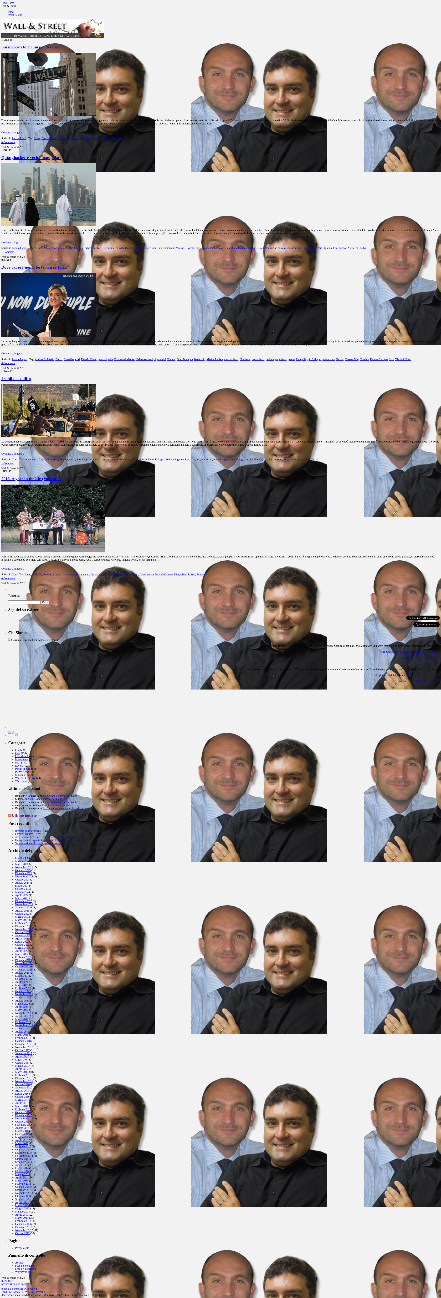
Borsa (37, 138)
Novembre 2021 (24, 963)
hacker (205, 247)
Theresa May (352, 359)
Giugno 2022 (22, 944)
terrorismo (304, 459)
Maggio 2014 (22, 1174)
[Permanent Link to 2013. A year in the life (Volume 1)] (53, 551)
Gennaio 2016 (23, 1112)
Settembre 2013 (23, 1199)
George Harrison (124, 574)
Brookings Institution (87, 459)
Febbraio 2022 (23, 957)
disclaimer (6, 1280)
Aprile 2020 (21, 1006)
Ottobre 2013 (22, 1196)
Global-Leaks (193, 247)
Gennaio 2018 (23, 1040)
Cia (81, 247)
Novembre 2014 (24, 1155)
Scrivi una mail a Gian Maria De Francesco (414, 681)
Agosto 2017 (22, 1056)
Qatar (266, 247)
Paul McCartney (164, 574)
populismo (280, 359)
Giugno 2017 (22, 1062)
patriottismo (258, 359)
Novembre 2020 (24, 994)
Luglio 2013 (22, 1205)
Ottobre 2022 (22, 932)
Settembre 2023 (23, 907)
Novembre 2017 (24, 1047)
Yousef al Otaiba (357, 247)
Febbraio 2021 (23, 988)
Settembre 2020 (23, 997)
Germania (63, 138)
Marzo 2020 (21, 1009)
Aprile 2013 (21, 1214)
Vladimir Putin (403, 359)
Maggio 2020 (22, 1003)
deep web (118, 247)
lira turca (74, 138)
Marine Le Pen (215, 359)
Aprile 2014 (21, 1177)
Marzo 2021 (21, 985)
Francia (171, 359)
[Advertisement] (34, 706)
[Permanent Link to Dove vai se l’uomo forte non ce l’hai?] (48, 336)
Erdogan (159, 459)
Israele (213, 247)
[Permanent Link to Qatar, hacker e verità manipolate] (48, 224)
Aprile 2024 (21, 895)
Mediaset (85, 138)
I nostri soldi (22, 756)
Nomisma (245, 359)
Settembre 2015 (23, 1124)
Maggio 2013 (22, 1211)
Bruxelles (69, 359)
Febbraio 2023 (23, 923)
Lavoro (19, 765)
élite (110, 359)
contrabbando (108, 459)
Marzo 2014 (21, 1180)
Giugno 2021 (22, 978)
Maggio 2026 (22, 860)
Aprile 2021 (21, 981)
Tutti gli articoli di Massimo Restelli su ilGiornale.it (410, 651)
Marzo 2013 (21, 1217)
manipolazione (248, 247)
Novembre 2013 (24, 1192)
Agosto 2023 (22, 910)
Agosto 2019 (22, 1016)
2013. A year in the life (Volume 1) (31, 478)
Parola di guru (19, 247)
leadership (199, 359)
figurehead (160, 359)
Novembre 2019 (24, 1013)
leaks (221, 247)
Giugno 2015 (22, 1134)
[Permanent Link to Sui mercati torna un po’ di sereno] (48, 115)
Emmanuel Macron (173, 247)
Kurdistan (206, 459)
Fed (168, 459)
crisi (77, 359)
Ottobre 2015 (22, 1121)
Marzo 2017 (21, 1071)
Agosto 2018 (22, 1031)
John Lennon (147, 574)
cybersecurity (92, 247)
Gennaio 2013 (23, 1223)
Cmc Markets (49, 138)
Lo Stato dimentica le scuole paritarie (52, 805)
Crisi (14, 459)
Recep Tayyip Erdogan (308, 359)
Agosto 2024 (22, 882)
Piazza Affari (19, 138)
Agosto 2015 (22, 1127)
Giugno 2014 (22, 1171)
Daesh (120, 459)
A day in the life (33, 574)
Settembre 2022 (23, 935)
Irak (187, 459)
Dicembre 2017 (23, 1044)
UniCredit (116, 138)
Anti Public (72, 247)
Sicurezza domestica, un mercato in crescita (38, 843)
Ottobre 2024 (22, 879)
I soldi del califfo (16, 378)
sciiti (279, 459)
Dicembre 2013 (23, 1189)
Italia (17, 762)
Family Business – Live (28, 833)
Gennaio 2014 (23, 1186)
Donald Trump (89, 359)
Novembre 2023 (24, 904)
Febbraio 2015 (23, 1146)
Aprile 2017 (21, 1068)
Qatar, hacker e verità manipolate (31, 157)
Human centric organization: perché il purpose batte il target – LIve (51, 840)
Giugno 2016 (22, 1096)
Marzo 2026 (21, 864)
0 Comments (8, 142)
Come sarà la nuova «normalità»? (61, 795)
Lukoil (229, 247)
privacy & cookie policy (14, 1283)
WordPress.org (23, 1271)
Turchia (105, 138)
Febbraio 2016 (23, 1109)
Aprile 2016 (21, 1102)
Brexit (58, 359)
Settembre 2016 (23, 1087)
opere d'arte (229, 459)
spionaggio (316, 247)
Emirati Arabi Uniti (151, 247)
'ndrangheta (31, 459)
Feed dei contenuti (25, 1265)
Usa (335, 247)
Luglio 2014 (22, 1168)
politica (270, 359)
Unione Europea (379, 359)
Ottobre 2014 (22, 1158)
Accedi (19, 1262)
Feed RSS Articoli (11, 1291)
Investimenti (21, 759)
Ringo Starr (180, 574)
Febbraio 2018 (23, 1037)
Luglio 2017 (22, 1059)
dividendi (84, 574)
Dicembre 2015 (23, 1115)
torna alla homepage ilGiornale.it (19, 1288)
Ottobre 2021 (22, 966)
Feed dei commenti (25, 1268)
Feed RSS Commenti (33, 1291)
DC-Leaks (106, 247)
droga (128, 459)
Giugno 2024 (22, 888)
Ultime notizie (24, 815)
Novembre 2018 (24, 1025)
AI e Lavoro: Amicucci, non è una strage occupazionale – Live (49, 837)
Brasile (56, 574)
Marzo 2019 (21, 1019)
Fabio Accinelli (144, 359)
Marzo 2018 (21, 1034)
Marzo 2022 (21, 954)
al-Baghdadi (51, 459)
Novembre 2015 (24, 1118)
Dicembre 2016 (23, 1078)
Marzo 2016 (21, 1106)
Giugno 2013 (22, 1208)
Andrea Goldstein (44, 359)
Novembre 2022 (24, 929)
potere (291, 359)
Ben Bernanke (67, 459)
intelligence (177, 459)
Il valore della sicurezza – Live (31, 830)
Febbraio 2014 (23, 1183)
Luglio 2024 (22, 885)
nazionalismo (231, 359)
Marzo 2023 (21, 919)
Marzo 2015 (21, 1143)
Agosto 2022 (22, 938)
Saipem (96, 138)
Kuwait (217, 459)
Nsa (259, 247)
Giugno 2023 (22, 913)
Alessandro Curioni (54, 247)
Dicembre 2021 (23, 960)
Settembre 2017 (23, 1053)
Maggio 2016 (22, 1099)
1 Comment (7, 251)
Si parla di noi (22, 774)
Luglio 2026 (22, 857)
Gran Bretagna (185, 359)
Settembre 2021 (23, 969)
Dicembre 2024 (23, 873)
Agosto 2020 (22, 1000)
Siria (286, 459)
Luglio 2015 (22, 1130)
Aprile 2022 (21, 950)
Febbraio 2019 (23, 1022)
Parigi (240, 459)
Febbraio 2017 (23, 1075)
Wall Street (21, 781)
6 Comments (8, 363)
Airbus (38, 247)
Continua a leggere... (12, 132)
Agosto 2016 (22, 1090)
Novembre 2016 (24, 1081)
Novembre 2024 (24, 876)
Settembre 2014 (23, 1161)
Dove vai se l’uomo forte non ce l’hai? (34, 267)
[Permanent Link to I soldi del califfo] (48, 436)
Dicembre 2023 (23, 901)
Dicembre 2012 (23, 1227)
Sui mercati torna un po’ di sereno (31, 47)
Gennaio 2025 (23, 870)
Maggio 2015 (22, 1137)
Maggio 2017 (22, 1065)
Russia (305, 247)
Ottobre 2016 (22, 1084)
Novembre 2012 (24, 1230)
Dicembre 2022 (23, 926)
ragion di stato (278, 247)
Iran (193, 459)
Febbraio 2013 (23, 1220)
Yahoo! (343, 247)
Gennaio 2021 (23, 991)
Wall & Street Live (25, 778)
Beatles (47, 574)
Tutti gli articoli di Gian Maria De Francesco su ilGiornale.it (405, 675)
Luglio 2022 (22, 941)
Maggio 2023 (22, 916)
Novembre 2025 (24, 867)
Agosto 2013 (22, 1202)
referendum (328, 359)
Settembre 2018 (23, 1028)
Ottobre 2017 (22, 1050)
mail (236, 247)
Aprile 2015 (21, 1140)
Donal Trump (132, 247)
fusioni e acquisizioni (102, 574)
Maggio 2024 (22, 892)
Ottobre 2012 (22, 1233)
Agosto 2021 (22, 972)
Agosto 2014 (22, 1165)
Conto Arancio (70, 574)
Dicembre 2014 (23, 1152)
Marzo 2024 (21, 898)
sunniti (293, 459)
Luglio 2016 (22, 1093)
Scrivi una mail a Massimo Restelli (419, 657)
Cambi (18, 750)
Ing (136, 574)
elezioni (103, 359)
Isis (198, 459)
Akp (41, 459)
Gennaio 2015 (23, 1149)
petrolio (249, 459)
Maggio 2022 (22, 947)
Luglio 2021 (22, 975)
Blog (11, 11)
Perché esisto (15, 14)
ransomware (293, 247)
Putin (257, 459)
